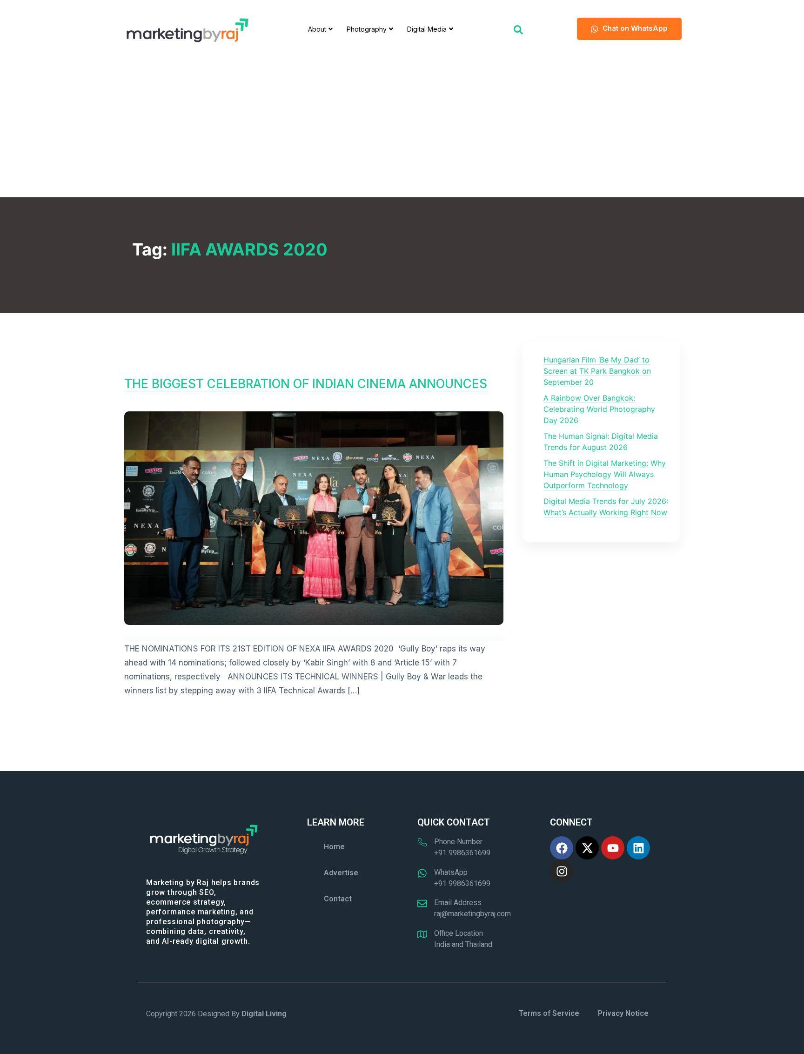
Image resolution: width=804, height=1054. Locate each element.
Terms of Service (549, 1013)
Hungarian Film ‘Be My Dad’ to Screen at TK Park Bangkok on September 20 (597, 371)
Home (334, 846)
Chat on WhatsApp (635, 28)
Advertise (341, 872)
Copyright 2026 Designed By (216, 1013)
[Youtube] (612, 847)
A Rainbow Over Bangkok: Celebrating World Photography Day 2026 (599, 409)
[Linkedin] (638, 847)
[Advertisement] (402, 127)
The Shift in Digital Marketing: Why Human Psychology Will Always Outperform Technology (604, 474)
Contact (338, 898)
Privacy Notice (623, 1013)
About (317, 29)
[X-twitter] (587, 847)
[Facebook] (561, 847)
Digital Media (427, 29)
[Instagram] (561, 871)
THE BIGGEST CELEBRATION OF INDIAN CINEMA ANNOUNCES (305, 383)
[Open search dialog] (518, 29)
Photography (367, 29)
